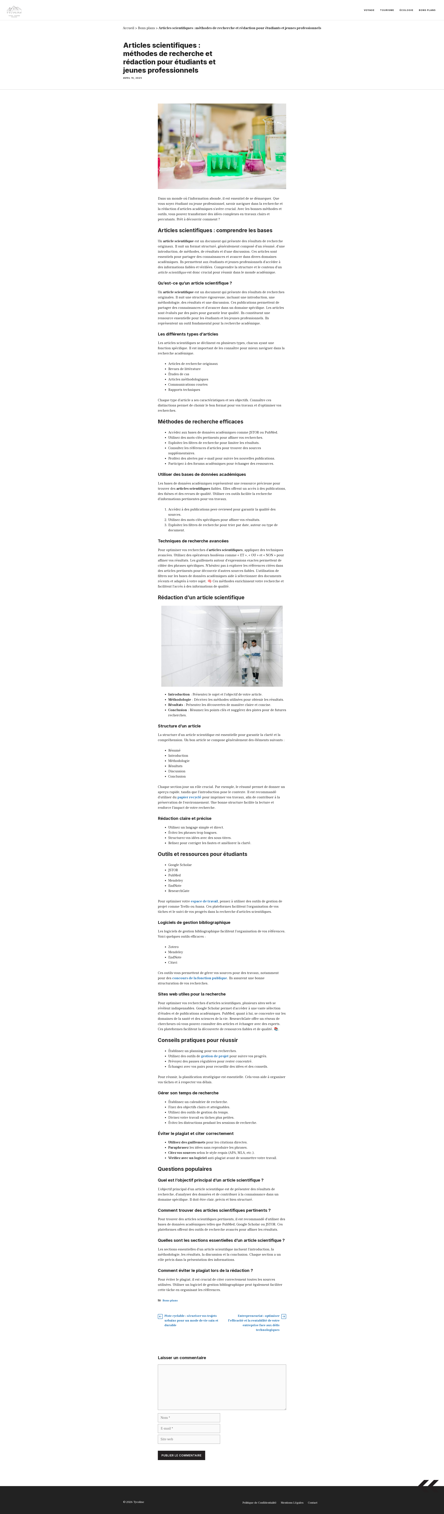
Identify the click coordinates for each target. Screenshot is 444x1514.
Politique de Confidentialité (259, 1503)
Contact (312, 1503)
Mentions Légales (292, 1503)
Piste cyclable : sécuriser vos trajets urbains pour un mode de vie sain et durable (191, 1320)
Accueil (128, 28)
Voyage (369, 10)
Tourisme (387, 10)
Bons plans (427, 10)
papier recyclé (189, 797)
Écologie (406, 10)
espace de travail (204, 901)
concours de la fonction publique (199, 978)
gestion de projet (215, 1056)
